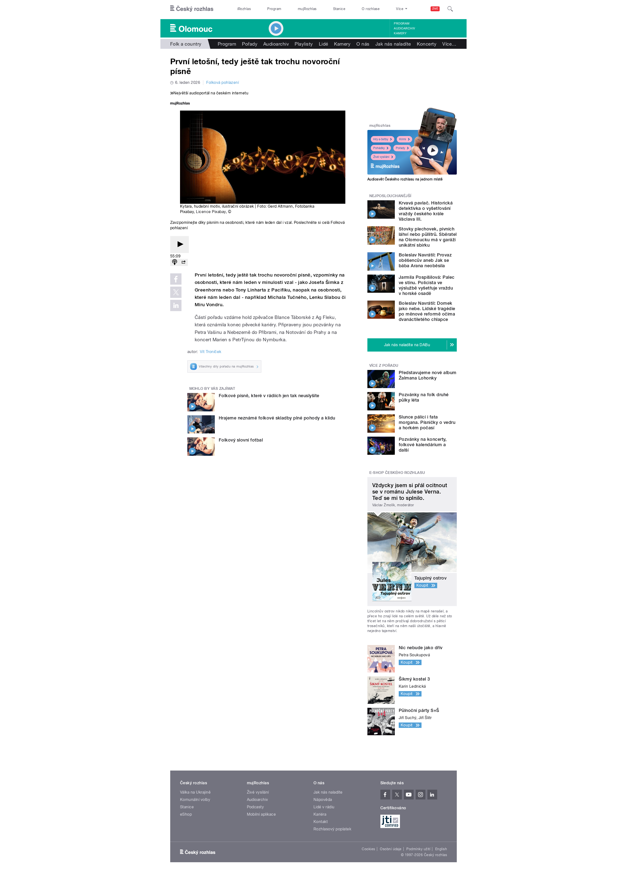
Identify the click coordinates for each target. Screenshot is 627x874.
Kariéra (320, 814)
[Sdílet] (183, 262)
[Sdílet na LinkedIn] (175, 305)
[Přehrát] (179, 244)
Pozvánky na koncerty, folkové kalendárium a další (422, 445)
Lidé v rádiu (324, 807)
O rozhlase (371, 9)
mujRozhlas (307, 9)
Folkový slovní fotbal (241, 440)
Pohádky (379, 148)
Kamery (400, 33)
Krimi (402, 139)
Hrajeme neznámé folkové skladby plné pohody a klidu (277, 417)
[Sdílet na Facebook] (175, 279)
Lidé (323, 44)
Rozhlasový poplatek (332, 829)
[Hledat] (450, 9)
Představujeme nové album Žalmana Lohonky (428, 375)
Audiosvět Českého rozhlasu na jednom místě (405, 179)
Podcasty (255, 807)
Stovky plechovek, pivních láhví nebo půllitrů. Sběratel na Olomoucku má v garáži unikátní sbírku (428, 237)
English (441, 849)
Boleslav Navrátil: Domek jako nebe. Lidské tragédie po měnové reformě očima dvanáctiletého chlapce (427, 311)
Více (449, 44)
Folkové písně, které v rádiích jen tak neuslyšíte (269, 395)
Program (274, 9)
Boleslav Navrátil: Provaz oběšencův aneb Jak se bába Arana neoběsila (425, 260)
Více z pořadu (383, 365)
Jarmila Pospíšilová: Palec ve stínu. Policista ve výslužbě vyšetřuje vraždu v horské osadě (426, 285)
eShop (186, 814)
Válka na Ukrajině (195, 792)
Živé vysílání (381, 157)
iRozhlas (244, 9)
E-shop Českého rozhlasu (397, 472)
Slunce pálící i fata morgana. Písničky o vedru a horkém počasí (427, 422)
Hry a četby (380, 139)
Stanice (339, 9)
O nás (362, 44)
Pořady (249, 44)
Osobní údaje (391, 849)
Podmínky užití (418, 849)
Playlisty (304, 44)
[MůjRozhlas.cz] (180, 103)
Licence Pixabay (211, 211)
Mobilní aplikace (261, 814)
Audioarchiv (404, 28)
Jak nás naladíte (393, 44)
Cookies (368, 849)
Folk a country (186, 44)
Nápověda (323, 799)
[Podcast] (174, 262)
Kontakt (321, 821)
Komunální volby (195, 799)
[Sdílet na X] (175, 292)
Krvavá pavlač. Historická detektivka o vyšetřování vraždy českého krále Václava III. (426, 211)
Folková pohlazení (222, 82)
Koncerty (427, 44)
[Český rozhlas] (191, 9)
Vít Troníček (210, 351)
